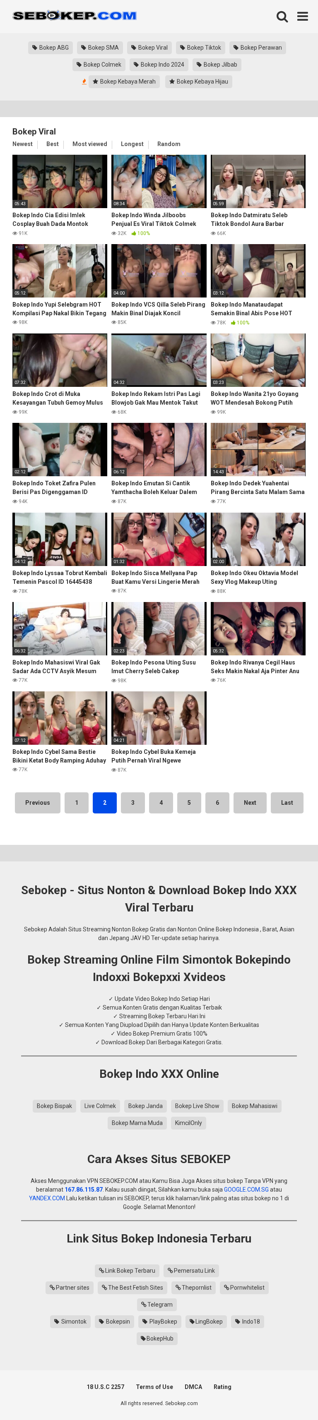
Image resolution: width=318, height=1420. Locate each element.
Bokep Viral (152, 47)
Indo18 (250, 1321)
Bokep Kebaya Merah (127, 81)
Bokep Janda (145, 1106)
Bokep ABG (53, 47)
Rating (222, 1387)
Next (250, 802)
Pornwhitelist (247, 1287)
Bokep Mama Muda (137, 1123)
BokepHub (160, 1338)
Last (287, 802)
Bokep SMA (103, 47)
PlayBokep (162, 1321)
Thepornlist (197, 1287)
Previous (37, 802)
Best (52, 144)
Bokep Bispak (54, 1106)
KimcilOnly (188, 1123)
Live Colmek (100, 1106)
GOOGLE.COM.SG (246, 1189)
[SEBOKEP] (74, 16)
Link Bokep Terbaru (130, 1270)
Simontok (73, 1321)
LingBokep (209, 1321)
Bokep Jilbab (219, 64)
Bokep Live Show (197, 1106)
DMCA (193, 1387)
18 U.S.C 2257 (105, 1387)
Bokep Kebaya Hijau (202, 81)
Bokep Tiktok (203, 47)
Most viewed (89, 144)
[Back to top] (290, 1394)
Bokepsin (117, 1321)
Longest (132, 144)
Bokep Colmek (101, 64)
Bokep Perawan (260, 47)
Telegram (160, 1304)
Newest (22, 144)
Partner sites (72, 1287)
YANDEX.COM (47, 1198)
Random (169, 144)
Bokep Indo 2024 (162, 64)
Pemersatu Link (194, 1270)
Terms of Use (154, 1387)
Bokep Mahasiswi (254, 1106)
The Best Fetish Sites (135, 1287)
